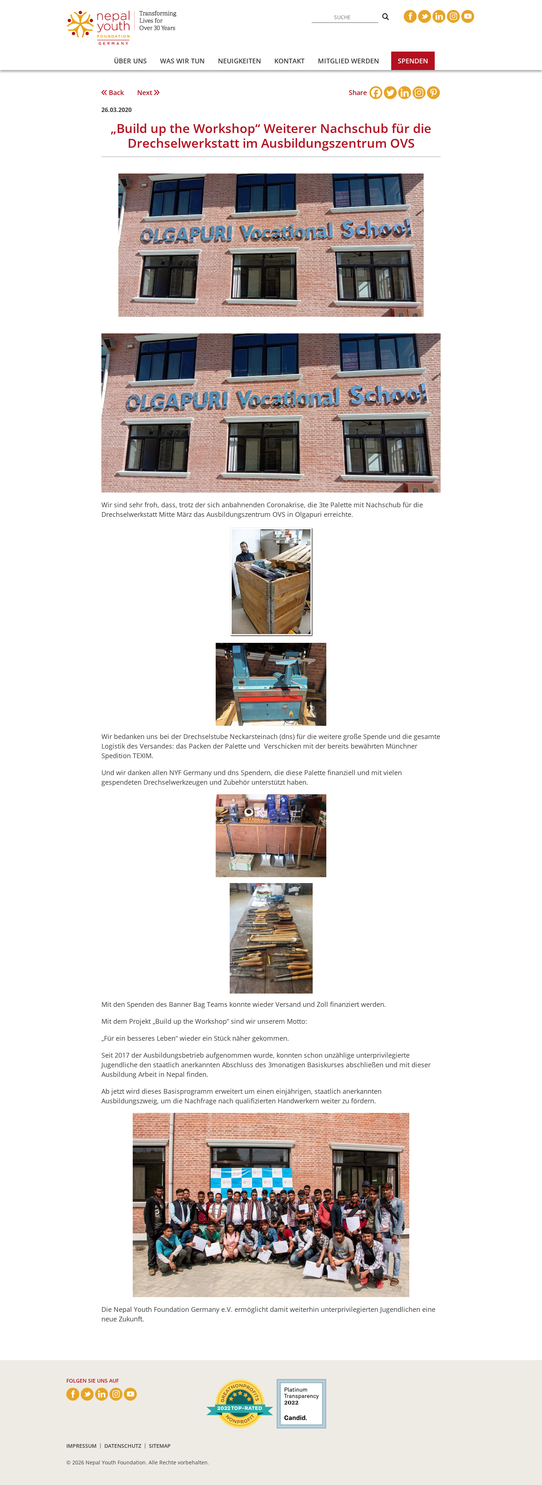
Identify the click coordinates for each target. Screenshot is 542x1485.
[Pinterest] (433, 92)
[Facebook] (375, 92)
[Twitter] (390, 92)
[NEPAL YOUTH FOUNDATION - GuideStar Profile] (299, 1403)
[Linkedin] (404, 92)
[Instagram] (419, 92)
